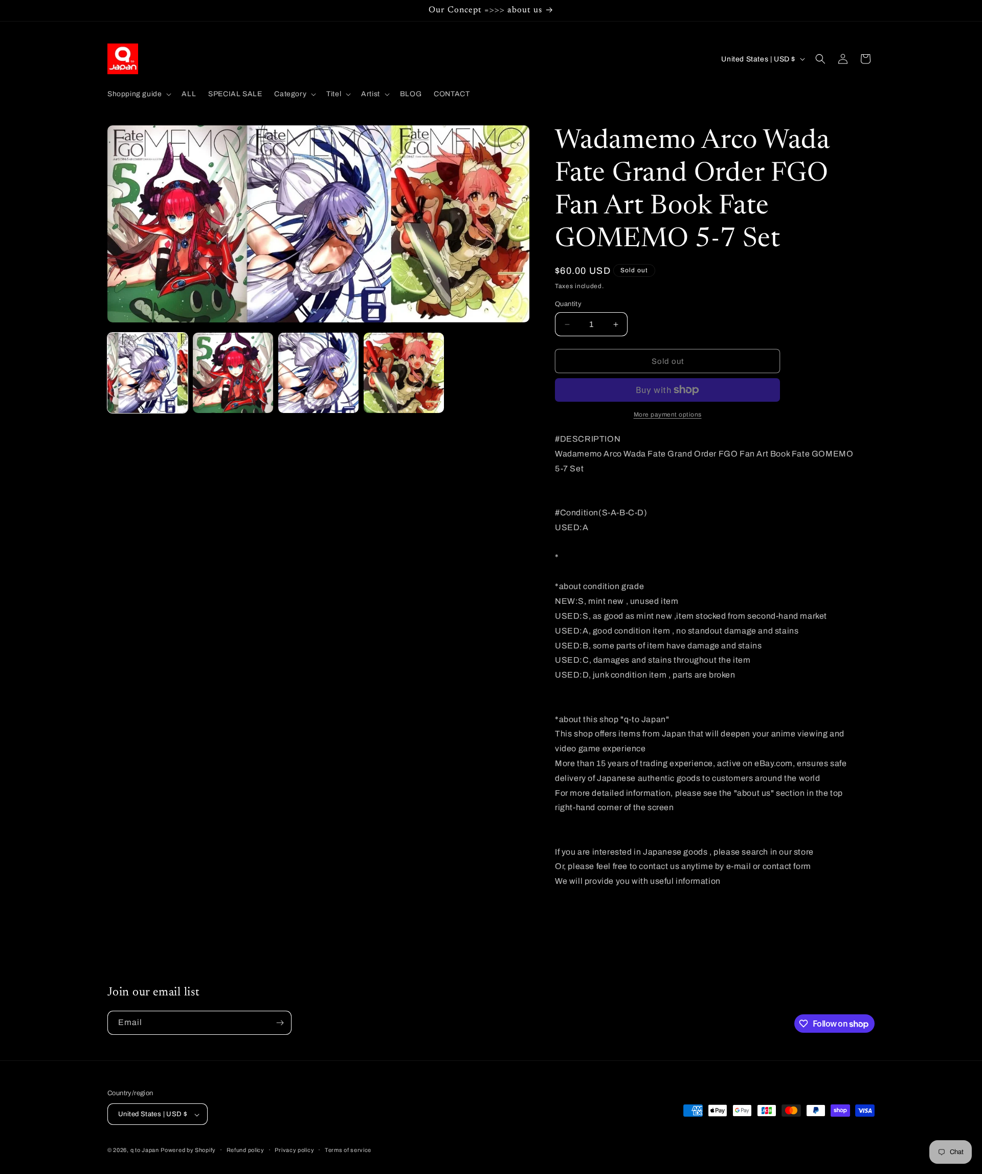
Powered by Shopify (188, 1150)
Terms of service (348, 1150)
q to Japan (144, 1150)
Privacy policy (294, 1150)
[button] (138, 94)
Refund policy (245, 1150)
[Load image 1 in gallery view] (147, 373)
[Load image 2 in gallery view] (233, 373)
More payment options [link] (668, 414)
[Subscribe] (280, 1023)
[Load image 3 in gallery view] (318, 373)
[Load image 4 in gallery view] (404, 373)
